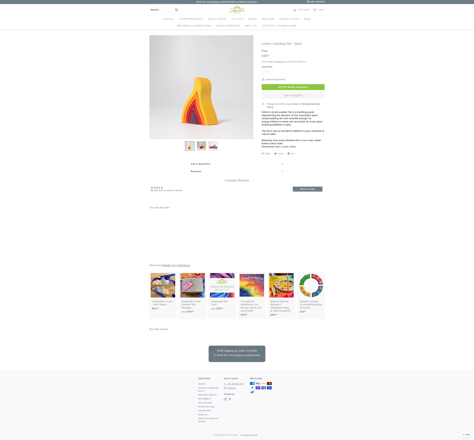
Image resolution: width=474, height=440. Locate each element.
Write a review (307, 189)
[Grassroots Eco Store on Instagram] (225, 399)
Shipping (279, 61)
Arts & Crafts (217, 19)
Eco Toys (238, 19)
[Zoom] (201, 87)
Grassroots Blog (206, 406)
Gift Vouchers (205, 402)
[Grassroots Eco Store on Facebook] (229, 399)
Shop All (168, 19)
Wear (307, 19)
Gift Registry (204, 398)
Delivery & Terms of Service (208, 420)
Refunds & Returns (207, 394)
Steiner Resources (191, 19)
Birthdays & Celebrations (194, 25)
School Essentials (228, 25)
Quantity (267, 66)
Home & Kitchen (289, 19)
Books (253, 19)
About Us (251, 25)
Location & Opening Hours (279, 25)
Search (201, 384)
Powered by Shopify (249, 435)
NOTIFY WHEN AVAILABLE (293, 87)
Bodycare (268, 19)
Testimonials (204, 410)
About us (202, 414)
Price (264, 50)
